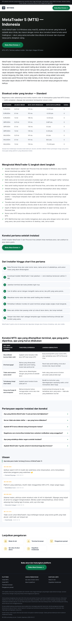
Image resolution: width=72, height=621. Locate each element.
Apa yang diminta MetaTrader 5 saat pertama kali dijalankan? (26, 414)
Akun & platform (30, 582)
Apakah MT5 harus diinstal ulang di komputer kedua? (23, 427)
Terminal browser (7, 585)
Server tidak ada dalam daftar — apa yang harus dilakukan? (25, 420)
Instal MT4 (5, 582)
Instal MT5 (5, 579)
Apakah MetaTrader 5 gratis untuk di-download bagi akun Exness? (28, 446)
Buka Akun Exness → (61, 8)
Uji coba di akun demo (32, 579)
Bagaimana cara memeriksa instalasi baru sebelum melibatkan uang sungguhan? (33, 433)
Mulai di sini (52, 579)
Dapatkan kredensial (55, 582)
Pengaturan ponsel (7, 587)
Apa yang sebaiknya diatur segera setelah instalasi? (23, 439)
